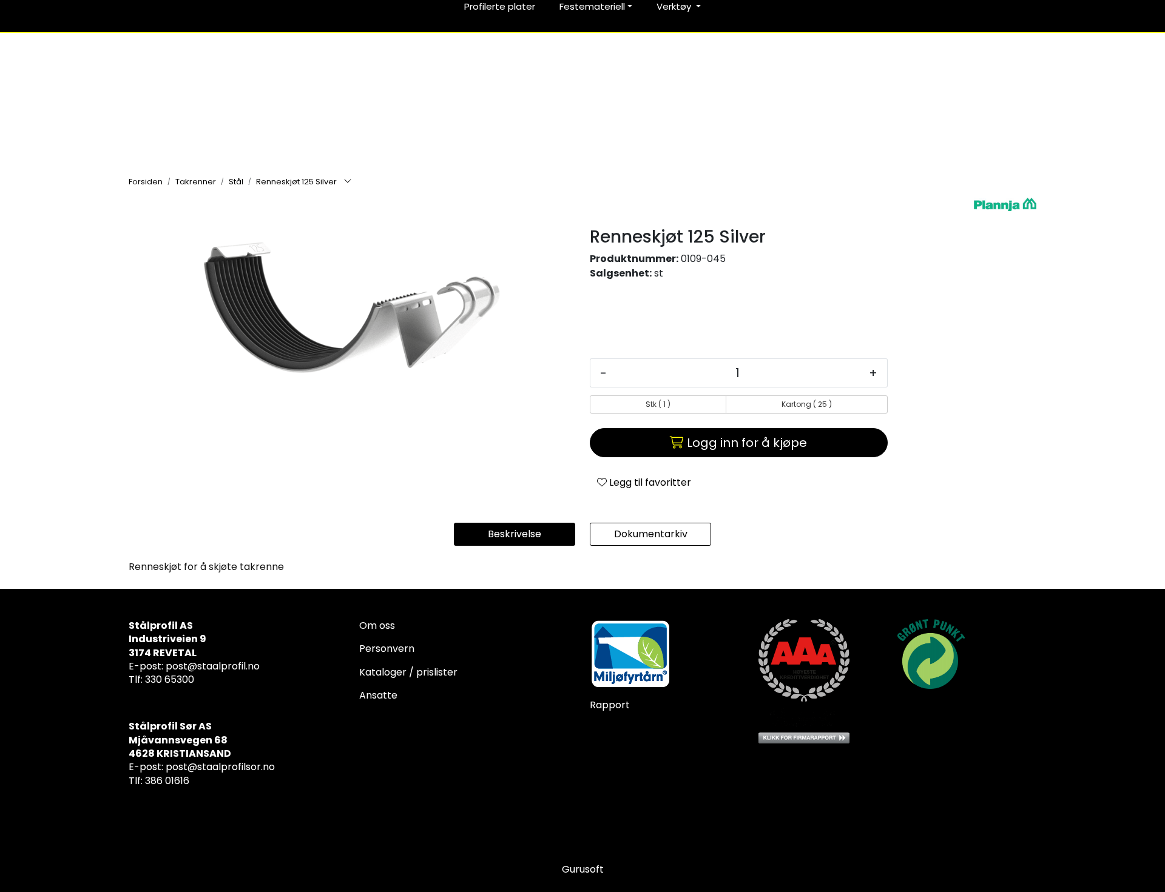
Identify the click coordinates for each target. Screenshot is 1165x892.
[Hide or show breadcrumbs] (348, 182)
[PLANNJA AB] (1005, 204)
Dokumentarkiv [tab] (650, 534)
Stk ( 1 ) (658, 404)
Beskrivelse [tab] (514, 534)
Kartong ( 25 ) (807, 404)
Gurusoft (583, 869)
